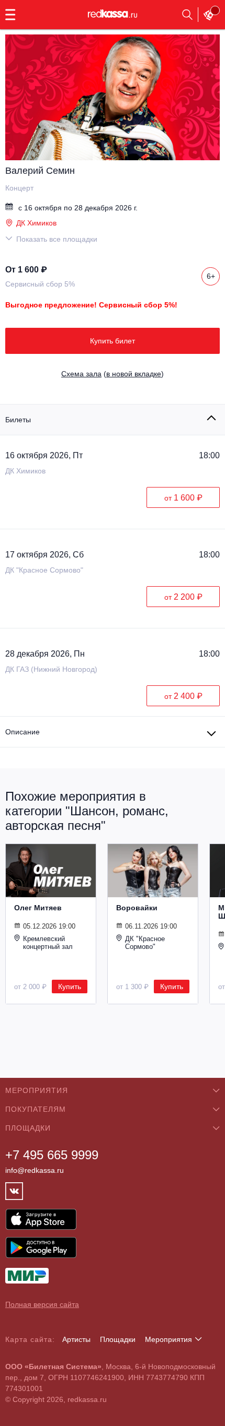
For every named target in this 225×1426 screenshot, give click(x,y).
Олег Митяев (38, 908)
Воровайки (137, 908)
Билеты (18, 419)
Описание (22, 732)
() (112, 374)
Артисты (76, 1339)
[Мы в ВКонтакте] (14, 1191)
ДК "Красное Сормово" (145, 942)
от (183, 497)
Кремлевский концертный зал (48, 942)
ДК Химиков (36, 223)
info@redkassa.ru (34, 1170)
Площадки (118, 1339)
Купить (69, 986)
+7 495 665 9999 (51, 1155)
